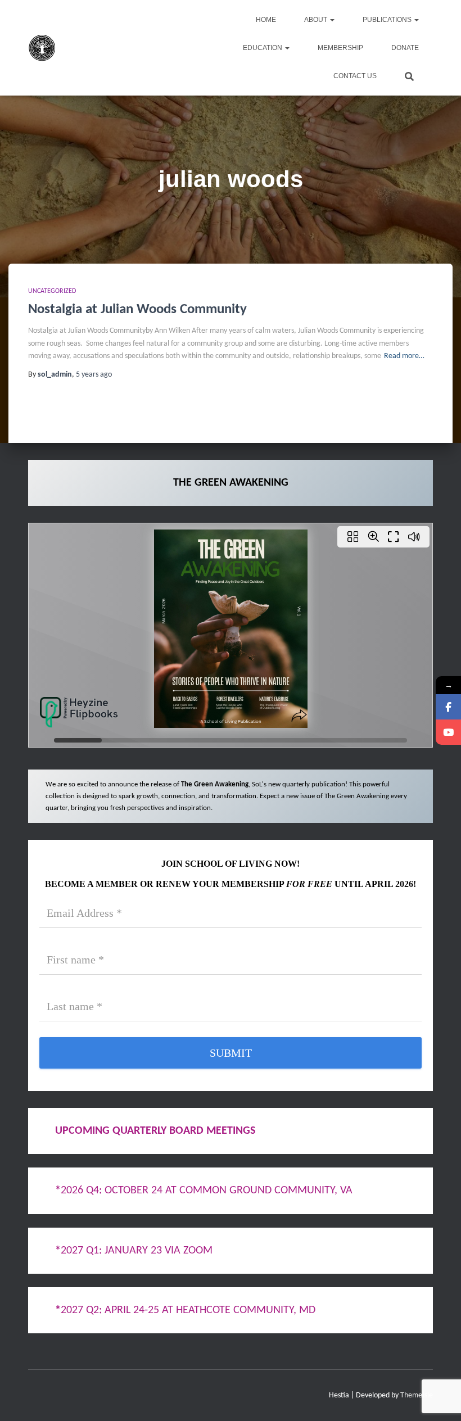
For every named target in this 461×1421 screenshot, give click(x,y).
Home (266, 20)
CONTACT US (355, 76)
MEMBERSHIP (340, 48)
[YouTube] (448, 732)
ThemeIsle (416, 1395)
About (316, 20)
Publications (388, 20)
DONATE (405, 48)
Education (263, 48)
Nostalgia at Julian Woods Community (137, 309)
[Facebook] (448, 706)
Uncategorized (52, 291)
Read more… (404, 356)
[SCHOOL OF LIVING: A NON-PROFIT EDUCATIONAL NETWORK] (42, 48)
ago (94, 374)
